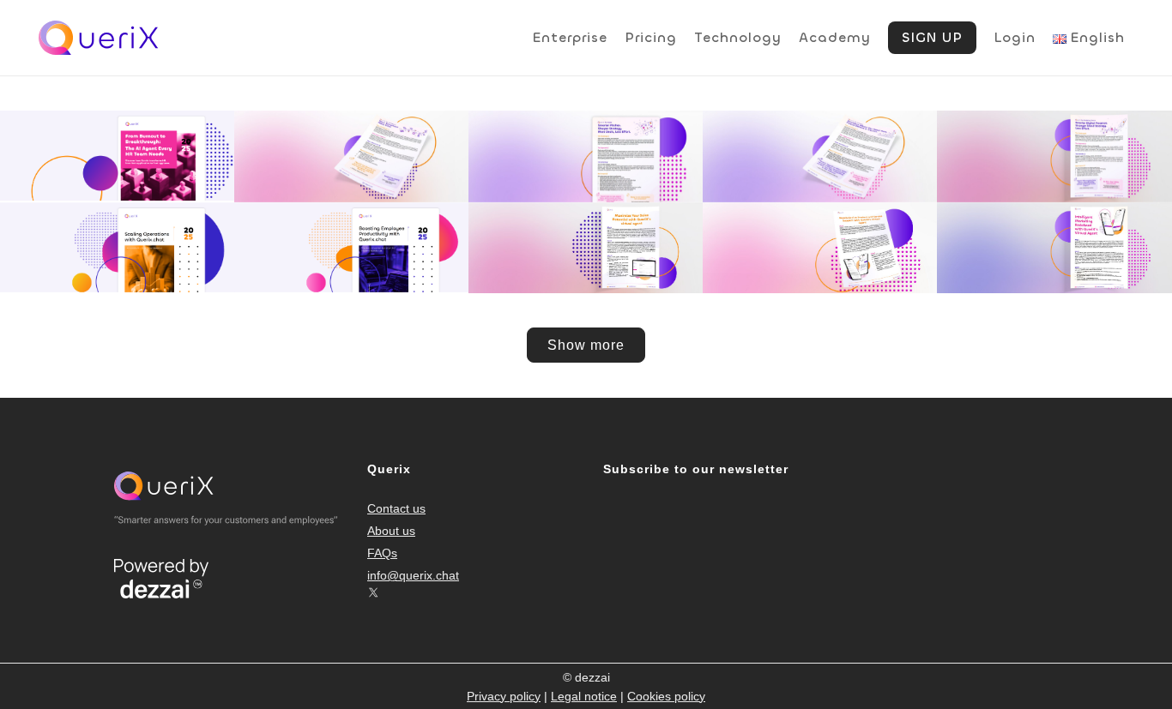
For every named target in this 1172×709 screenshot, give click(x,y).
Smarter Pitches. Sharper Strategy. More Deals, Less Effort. (586, 147)
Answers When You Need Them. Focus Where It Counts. (819, 147)
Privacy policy (504, 696)
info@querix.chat (413, 575)
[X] (373, 592)
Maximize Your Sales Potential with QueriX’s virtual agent (586, 239)
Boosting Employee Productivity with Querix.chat (351, 239)
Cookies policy (666, 696)
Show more (586, 345)
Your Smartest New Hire (352, 122)
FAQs (382, 553)
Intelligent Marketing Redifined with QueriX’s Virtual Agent (1054, 239)
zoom (320, 199)
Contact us (396, 508)
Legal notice (584, 696)
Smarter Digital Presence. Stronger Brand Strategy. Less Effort (1054, 147)
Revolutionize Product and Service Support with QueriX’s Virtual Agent (820, 239)
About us (391, 531)
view (384, 199)
